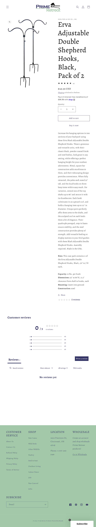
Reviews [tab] (14, 360)
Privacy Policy (11, 464)
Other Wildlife (34, 449)
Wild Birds (32, 444)
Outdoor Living (34, 466)
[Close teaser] (69, 520)
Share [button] (63, 295)
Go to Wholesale (80, 454)
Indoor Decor (33, 472)
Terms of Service (12, 470)
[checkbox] (77, 368)
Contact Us (10, 447)
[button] (7, 7)
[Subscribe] (45, 504)
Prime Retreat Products (44, 521)
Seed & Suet (33, 460)
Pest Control (33, 483)
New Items (32, 438)
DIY (30, 477)
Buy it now (74, 125)
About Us (10, 441)
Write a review (82, 358)
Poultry (31, 455)
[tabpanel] (48, 385)
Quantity (61, 104)
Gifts (30, 489)
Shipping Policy (12, 458)
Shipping (61, 93)
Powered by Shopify (57, 521)
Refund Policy (11, 453)
